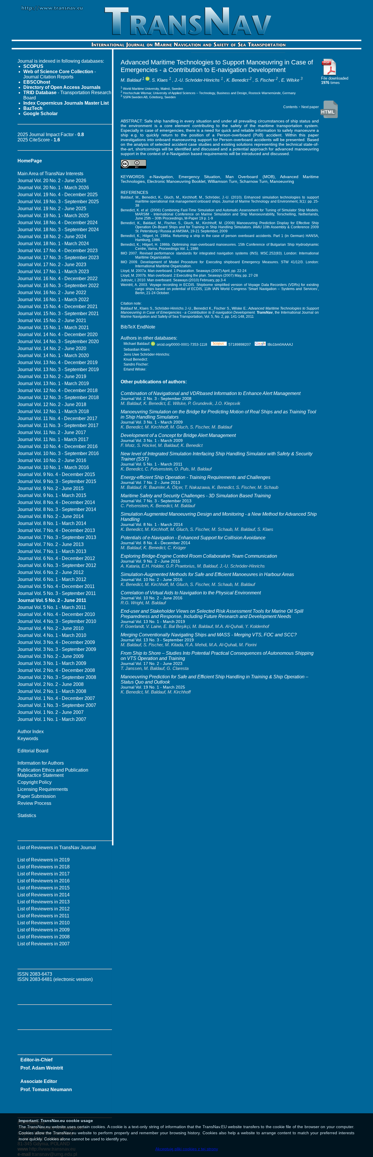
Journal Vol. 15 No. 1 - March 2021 (53, 327)
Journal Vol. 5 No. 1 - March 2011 (51, 607)
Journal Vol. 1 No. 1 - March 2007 (51, 719)
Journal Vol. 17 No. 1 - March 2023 (53, 271)
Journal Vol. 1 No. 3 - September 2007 (56, 705)
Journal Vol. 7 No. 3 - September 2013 (56, 537)
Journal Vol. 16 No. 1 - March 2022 (53, 299)
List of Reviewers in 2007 (43, 943)
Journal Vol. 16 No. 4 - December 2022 (57, 278)
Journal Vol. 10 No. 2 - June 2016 (51, 460)
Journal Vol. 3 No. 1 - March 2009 (51, 663)
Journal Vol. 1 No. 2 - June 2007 (50, 712)
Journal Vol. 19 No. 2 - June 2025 (51, 208)
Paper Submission (36, 796)
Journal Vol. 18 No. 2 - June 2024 (51, 236)
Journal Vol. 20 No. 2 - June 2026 (51, 180)
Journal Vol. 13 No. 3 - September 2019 (58, 369)
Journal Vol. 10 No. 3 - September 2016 (58, 453)
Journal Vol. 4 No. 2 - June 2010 (50, 628)
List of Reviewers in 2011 (43, 915)
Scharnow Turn (254, 181)
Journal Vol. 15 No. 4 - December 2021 (57, 306)
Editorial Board (32, 750)
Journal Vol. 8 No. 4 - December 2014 (56, 502)
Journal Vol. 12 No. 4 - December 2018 (57, 390)
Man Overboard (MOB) (250, 176)
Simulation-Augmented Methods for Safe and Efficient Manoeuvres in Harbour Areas (207, 574)
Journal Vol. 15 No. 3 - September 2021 (58, 313)
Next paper (310, 107)
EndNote (146, 326)
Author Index (30, 731)
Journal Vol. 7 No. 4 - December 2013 (56, 530)
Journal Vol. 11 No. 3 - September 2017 (57, 425)
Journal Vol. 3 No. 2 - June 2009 (50, 656)
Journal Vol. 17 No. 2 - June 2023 (51, 264)
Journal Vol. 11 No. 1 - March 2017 (53, 439)
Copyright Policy (34, 782)
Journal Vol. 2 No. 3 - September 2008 (56, 677)
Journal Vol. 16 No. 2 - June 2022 (51, 292)
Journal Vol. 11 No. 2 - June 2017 (51, 432)
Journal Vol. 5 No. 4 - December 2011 (56, 586)
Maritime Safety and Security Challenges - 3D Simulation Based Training (196, 495)
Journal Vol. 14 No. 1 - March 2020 (53, 355)
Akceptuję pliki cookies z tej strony (186, 1149)
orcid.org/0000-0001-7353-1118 (182, 345)
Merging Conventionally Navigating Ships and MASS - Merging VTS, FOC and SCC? (209, 634)
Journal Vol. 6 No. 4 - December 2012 (56, 558)
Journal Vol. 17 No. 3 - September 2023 (58, 257)
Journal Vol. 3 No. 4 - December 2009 (56, 642)
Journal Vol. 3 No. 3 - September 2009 (56, 649)
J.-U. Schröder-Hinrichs (197, 80)
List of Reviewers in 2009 (43, 929)
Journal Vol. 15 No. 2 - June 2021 (51, 320)
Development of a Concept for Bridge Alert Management (178, 435)
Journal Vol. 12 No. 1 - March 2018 (53, 411)
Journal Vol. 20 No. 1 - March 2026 (53, 187)
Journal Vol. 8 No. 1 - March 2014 (51, 523)
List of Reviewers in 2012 (43, 908)
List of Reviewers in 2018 (43, 866)
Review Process (34, 803)
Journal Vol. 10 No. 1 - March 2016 (53, 467)
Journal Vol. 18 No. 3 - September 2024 (58, 229)
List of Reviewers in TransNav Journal (56, 847)
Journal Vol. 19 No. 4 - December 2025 (57, 194)
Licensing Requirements (42, 789)
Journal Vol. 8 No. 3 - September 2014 (56, 509)
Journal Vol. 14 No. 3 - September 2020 (58, 341)
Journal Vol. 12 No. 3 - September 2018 (58, 397)
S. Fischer (265, 80)
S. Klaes (160, 80)
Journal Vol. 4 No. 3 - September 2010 (56, 621)
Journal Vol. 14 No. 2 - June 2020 (51, 348)
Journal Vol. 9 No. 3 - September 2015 (56, 481)
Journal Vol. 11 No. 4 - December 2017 (57, 418)
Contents (290, 107)
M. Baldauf (131, 80)
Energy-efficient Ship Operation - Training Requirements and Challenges (195, 477)
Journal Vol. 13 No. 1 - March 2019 (53, 383)
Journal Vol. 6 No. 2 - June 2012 (50, 572)
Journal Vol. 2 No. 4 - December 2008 (56, 670)
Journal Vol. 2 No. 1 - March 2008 (51, 691)
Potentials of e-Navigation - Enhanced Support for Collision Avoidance (193, 537)
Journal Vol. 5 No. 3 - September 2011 (56, 593)
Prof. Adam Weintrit (41, 1067)
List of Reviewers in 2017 (43, 873)
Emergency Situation (199, 176)
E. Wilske (290, 80)
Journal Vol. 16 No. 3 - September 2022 (58, 285)
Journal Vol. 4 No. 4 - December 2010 (56, 614)
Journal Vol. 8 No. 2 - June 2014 (50, 516)
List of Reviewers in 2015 (43, 887)
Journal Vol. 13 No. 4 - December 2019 (57, 362)
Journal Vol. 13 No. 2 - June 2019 (51, 376)
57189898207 (239, 345)
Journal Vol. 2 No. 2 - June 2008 (50, 684)
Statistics (26, 815)
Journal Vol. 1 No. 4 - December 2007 (56, 698)
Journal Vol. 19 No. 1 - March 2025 (53, 215)
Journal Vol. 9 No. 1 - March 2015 (51, 495)
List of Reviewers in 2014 (43, 894)
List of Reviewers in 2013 (43, 901)
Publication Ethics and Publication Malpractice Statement (52, 773)
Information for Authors (40, 763)
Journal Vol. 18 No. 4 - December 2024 (57, 222)
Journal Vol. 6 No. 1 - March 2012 (51, 579)
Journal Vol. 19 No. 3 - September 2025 (58, 201)
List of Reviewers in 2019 (43, 859)
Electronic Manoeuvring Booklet (176, 181)
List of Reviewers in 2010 (43, 922)
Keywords (27, 738)
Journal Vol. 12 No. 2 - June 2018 (51, 404)
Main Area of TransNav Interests (50, 173)
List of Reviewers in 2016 (43, 880)
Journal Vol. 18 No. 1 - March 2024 (53, 243)
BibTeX (128, 326)
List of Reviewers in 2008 (43, 936)
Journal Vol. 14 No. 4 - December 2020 (57, 334)
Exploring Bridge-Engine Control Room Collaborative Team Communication (199, 556)
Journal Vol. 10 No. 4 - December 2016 (57, 446)
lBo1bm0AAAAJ (280, 345)
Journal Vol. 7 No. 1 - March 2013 (51, 551)
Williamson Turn (222, 181)
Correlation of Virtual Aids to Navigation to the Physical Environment (191, 592)
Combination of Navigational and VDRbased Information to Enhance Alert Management (210, 393)
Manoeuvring (282, 181)
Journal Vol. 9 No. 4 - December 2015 (56, 474)
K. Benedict (237, 80)
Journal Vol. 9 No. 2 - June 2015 (50, 488)
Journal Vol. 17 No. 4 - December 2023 (57, 250)
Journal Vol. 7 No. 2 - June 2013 (50, 544)
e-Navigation (161, 176)
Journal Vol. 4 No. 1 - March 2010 (51, 635)
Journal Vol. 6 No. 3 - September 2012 (56, 565)
